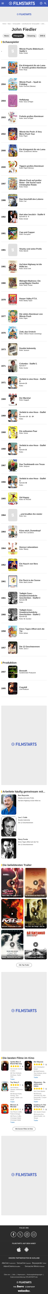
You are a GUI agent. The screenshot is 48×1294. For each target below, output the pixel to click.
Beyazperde (37, 1263)
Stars (9, 23)
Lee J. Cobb (22, 817)
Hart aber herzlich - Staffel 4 (32, 214)
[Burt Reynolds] (8, 804)
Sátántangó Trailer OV (35, 957)
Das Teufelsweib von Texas (32, 464)
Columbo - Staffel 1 (28, 364)
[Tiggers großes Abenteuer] (12, 167)
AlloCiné (5, 1263)
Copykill (23, 687)
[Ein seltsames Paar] (12, 432)
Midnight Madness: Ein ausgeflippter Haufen (30, 282)
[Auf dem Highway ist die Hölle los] (12, 266)
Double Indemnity (27, 348)
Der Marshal (25, 398)
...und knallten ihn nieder (30, 514)
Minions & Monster (14, 1106)
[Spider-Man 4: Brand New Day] (4, 1066)
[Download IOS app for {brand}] (20, 1249)
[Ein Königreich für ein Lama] (12, 150)
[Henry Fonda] (8, 848)
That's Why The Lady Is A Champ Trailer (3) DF (12, 895)
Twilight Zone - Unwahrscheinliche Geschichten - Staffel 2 (29, 612)
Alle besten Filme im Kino (24, 1129)
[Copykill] (12, 688)
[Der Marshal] (12, 399)
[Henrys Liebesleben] (12, 548)
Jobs (13, 1274)
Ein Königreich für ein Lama (32, 149)
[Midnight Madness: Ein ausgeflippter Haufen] (12, 283)
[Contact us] (34, 1234)
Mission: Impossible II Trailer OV (12, 926)
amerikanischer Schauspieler (31, 23)
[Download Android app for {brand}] (27, 1249)
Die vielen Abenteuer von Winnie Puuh (31, 315)
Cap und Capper (27, 232)
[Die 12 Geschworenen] (12, 647)
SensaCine (21, 1263)
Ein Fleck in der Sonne (29, 580)
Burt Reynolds (23, 795)
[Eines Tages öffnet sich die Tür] (12, 631)
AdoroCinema (9, 1266)
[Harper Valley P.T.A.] (12, 299)
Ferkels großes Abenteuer (31, 116)
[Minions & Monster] (4, 1109)
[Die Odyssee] (28, 1066)
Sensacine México (32, 1266)
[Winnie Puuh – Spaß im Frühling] (12, 84)
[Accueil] (22, 3)
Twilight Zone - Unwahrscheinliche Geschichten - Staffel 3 (29, 595)
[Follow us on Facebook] (14, 1234)
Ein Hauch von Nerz (28, 564)
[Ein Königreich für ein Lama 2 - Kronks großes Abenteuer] (12, 67)
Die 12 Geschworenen (29, 647)
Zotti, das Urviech (27, 332)
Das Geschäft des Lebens (31, 199)
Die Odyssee (38, 1062)
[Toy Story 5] (4, 1086)
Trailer (12, 1079)
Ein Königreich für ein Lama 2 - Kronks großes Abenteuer (32, 66)
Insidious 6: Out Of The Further (40, 1106)
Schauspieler (16, 23)
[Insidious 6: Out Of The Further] (28, 1109)
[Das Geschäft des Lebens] (12, 200)
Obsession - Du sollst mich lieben (39, 1084)
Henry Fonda (23, 839)
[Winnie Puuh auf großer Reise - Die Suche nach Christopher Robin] (12, 183)
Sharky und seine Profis (30, 249)
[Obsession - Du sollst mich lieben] (28, 1086)
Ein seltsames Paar (28, 431)
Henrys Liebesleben (28, 547)
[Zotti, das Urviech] (12, 333)
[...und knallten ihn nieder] (12, 515)
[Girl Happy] (12, 498)
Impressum (21, 1274)
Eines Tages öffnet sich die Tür (28, 842)
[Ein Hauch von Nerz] (12, 565)
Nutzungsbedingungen (34, 1274)
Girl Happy (24, 497)
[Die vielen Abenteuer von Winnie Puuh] (12, 316)
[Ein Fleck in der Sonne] (12, 581)
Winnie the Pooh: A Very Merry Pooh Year (30, 133)
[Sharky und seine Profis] (12, 250)
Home (4, 23)
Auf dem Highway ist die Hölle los (29, 801)
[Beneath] (12, 672)
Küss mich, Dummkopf (30, 531)
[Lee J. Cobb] (8, 826)
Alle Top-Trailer (24, 965)
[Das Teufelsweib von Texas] (12, 465)
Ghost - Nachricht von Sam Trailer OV (12, 957)
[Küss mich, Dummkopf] (12, 531)
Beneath (23, 671)
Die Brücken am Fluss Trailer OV (36, 896)
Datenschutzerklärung (17, 1277)
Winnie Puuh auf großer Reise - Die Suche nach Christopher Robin (30, 182)
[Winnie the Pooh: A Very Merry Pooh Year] (12, 134)
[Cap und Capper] (12, 233)
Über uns (7, 1274)
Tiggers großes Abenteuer (31, 166)
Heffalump (24, 100)
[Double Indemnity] (12, 349)
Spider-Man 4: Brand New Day (16, 1063)
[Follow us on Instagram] (27, 1234)
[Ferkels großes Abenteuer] (12, 117)
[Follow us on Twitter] (20, 1234)
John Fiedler (24, 29)
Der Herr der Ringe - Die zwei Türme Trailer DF (36, 926)
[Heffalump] (12, 101)
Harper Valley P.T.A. (28, 299)
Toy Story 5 (14, 1082)
